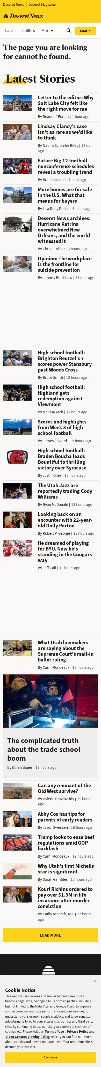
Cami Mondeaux (56, 667)
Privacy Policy (77, 1031)
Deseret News (13, 4)
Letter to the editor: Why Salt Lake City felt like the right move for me (65, 103)
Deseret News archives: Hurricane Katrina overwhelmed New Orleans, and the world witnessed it (64, 230)
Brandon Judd (54, 179)
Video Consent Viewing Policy (28, 1037)
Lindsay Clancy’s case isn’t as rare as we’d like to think (65, 132)
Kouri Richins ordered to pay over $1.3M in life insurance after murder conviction (65, 898)
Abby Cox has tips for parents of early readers (65, 817)
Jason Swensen (55, 827)
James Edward (55, 440)
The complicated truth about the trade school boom (43, 749)
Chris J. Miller (54, 248)
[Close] (94, 982)
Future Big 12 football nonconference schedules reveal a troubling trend (66, 166)
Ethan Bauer (22, 767)
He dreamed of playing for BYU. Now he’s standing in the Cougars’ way (65, 552)
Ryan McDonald (55, 504)
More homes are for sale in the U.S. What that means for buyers (65, 195)
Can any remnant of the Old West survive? (64, 788)
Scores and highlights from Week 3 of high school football (62, 427)
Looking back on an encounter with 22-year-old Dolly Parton (65, 520)
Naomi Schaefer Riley (60, 145)
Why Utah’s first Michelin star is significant (66, 869)
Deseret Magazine (42, 4)
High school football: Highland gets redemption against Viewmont (61, 396)
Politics (28, 30)
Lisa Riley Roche (56, 208)
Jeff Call (49, 568)
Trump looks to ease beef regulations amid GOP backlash (66, 843)
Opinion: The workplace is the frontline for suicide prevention (65, 264)
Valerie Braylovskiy (58, 798)
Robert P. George (56, 533)
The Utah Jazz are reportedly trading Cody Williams (65, 491)
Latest (10, 30)
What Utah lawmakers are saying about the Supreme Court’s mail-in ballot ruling (65, 651)
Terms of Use (54, 1031)
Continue (50, 1057)
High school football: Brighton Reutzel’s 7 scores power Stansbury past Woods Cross (65, 361)
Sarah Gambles (55, 879)
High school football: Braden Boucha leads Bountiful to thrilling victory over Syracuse (62, 459)
